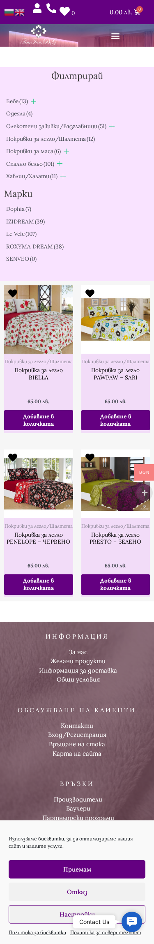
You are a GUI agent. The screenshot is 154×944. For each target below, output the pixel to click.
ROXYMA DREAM (35, 246)
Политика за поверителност (105, 932)
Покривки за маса (33, 151)
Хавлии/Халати (31, 176)
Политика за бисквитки (37, 932)
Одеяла (19, 113)
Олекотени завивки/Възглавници (56, 126)
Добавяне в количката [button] (38, 420)
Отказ (77, 892)
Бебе (17, 101)
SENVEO (21, 258)
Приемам (77, 869)
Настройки (77, 914)
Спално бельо (30, 163)
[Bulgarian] (9, 11)
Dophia (18, 208)
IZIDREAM (25, 221)
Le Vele (21, 233)
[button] (115, 35)
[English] (20, 11)
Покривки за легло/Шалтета (50, 138)
